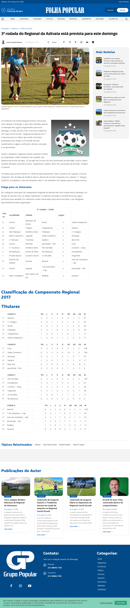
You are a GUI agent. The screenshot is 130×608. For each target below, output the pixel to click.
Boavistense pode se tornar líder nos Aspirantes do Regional (114, 99)
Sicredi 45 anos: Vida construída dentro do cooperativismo (113, 503)
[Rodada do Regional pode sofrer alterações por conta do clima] (99, 73)
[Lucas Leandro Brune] (3, 42)
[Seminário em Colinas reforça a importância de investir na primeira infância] (99, 60)
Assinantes (107, 496)
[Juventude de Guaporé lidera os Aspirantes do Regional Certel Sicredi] (81, 486)
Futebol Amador (26, 28)
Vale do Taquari (78, 445)
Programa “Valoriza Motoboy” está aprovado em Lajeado (113, 86)
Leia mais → (9, 529)
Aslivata (37, 445)
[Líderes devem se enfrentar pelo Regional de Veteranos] (99, 112)
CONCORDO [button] (120, 603)
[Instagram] (20, 586)
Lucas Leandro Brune (14, 42)
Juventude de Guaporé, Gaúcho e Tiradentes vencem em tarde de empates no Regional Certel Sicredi (48, 505)
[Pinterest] (75, 42)
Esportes (15, 28)
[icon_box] (11, 10)
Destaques (5, 28)
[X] (69, 42)
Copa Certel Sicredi (50, 445)
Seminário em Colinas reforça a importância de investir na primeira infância (114, 61)
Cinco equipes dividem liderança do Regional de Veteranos (14, 503)
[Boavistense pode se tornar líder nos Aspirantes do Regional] (99, 99)
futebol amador (65, 445)
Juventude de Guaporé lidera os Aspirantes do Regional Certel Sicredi (81, 503)
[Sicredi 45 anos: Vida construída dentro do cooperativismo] (114, 486)
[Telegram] (93, 42)
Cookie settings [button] (106, 603)
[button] (126, 19)
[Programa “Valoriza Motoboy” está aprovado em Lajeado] (99, 86)
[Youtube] (30, 586)
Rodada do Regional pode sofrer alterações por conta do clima (114, 74)
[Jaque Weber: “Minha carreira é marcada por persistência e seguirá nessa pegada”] (99, 123)
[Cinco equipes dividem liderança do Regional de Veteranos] (16, 486)
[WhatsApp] (81, 42)
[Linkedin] (87, 42)
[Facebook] (63, 42)
